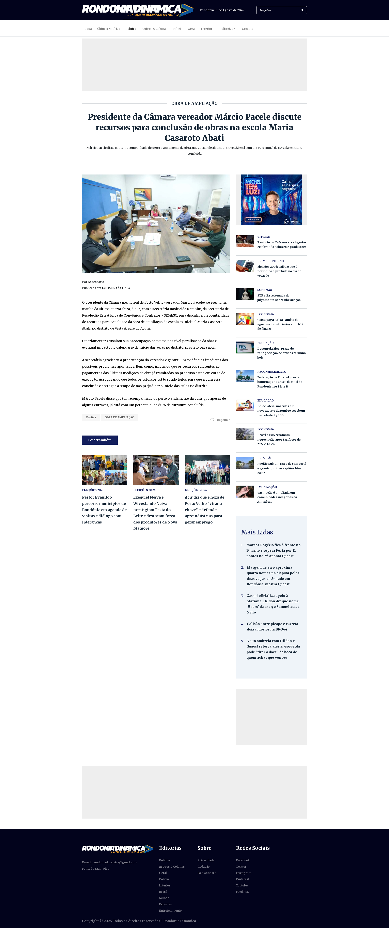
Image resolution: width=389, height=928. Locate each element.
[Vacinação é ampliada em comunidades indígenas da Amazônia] (245, 492)
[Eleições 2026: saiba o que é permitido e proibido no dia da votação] (245, 266)
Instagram (243, 873)
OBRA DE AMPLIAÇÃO (119, 417)
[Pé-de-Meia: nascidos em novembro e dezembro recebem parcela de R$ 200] (245, 405)
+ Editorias (225, 29)
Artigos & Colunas (154, 29)
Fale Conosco (207, 873)
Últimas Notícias (108, 29)
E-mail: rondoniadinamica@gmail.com (109, 862)
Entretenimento (170, 910)
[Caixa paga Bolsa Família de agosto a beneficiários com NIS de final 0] (245, 319)
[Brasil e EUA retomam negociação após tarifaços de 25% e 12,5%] (245, 434)
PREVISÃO (265, 458)
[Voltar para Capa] (137, 10)
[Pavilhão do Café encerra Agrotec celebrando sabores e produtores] (245, 241)
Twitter (241, 866)
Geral (192, 29)
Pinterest (242, 879)
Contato (247, 29)
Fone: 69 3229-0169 (95, 868)
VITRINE (263, 236)
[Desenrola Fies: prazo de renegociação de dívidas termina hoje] (245, 347)
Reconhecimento (271, 371)
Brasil (163, 892)
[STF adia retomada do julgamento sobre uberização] (245, 294)
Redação (204, 866)
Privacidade (206, 860)
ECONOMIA (265, 314)
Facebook (243, 860)
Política (130, 29)
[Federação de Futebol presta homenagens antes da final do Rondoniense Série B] (245, 376)
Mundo (164, 898)
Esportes (165, 904)
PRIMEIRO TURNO (270, 261)
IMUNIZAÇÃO (267, 487)
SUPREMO (264, 289)
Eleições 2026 (93, 490)
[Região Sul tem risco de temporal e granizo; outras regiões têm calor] (245, 463)
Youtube (242, 885)
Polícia (177, 29)
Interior (206, 29)
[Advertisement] (271, 717)
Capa (88, 29)
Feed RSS (242, 892)
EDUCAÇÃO (265, 342)
